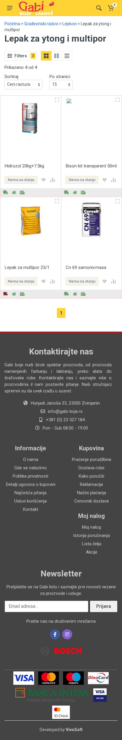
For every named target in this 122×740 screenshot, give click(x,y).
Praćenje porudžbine (91, 459)
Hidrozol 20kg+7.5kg (24, 166)
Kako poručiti (91, 476)
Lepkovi (69, 23)
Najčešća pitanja (30, 492)
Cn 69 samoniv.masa (86, 267)
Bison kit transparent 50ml (91, 166)
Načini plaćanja (91, 492)
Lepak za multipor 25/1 (27, 267)
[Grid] (46, 56)
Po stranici (59, 76)
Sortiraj (11, 76)
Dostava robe (91, 467)
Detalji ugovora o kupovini (30, 484)
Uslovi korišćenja (30, 501)
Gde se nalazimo (30, 467)
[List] (67, 56)
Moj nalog (91, 527)
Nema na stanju (21, 180)
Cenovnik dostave (91, 501)
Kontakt (30, 509)
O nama (30, 459)
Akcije (91, 552)
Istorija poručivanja (91, 535)
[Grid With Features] (56, 56)
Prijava (103, 606)
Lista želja (91, 543)
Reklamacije (91, 484)
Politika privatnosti (30, 476)
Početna (12, 23)
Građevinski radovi (41, 23)
